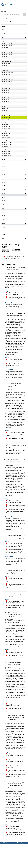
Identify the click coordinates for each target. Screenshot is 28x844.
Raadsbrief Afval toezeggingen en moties (15, 439)
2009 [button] (3, 204)
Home (3, 21)
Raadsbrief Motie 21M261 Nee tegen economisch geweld (14, 656)
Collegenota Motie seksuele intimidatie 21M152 (14, 360)
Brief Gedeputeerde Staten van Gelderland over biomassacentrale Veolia (15, 511)
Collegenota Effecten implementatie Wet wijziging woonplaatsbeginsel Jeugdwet (15, 828)
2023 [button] (3, 37)
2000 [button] (3, 238)
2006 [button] (3, 216)
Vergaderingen (9, 21)
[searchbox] (11, 14)
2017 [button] (3, 174)
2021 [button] (3, 159)
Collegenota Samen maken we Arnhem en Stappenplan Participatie (14, 755)
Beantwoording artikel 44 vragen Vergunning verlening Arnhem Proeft (15, 586)
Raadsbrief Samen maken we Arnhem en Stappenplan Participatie (14, 761)
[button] (24, 14)
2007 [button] (3, 212)
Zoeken (3, 11)
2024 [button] (3, 33)
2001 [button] (3, 234)
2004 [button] (3, 223)
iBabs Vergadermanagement (10, 842)
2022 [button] (3, 41)
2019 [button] (3, 167)
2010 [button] (3, 201)
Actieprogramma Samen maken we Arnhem (16, 766)
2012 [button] (3, 193)
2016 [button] (3, 178)
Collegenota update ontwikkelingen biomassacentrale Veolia (15, 501)
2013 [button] (3, 189)
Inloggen (22, 842)
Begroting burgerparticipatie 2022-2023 (15, 771)
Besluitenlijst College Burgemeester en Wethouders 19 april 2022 (14, 257)
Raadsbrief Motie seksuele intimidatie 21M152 (14, 364)
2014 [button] (3, 185)
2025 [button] (3, 30)
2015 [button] (3, 182)
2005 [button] (3, 219)
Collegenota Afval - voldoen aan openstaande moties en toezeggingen (15, 434)
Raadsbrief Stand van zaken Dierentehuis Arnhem (14, 709)
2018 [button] (3, 170)
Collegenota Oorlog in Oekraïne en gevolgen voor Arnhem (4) (15, 293)
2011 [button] (3, 197)
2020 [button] (3, 163)
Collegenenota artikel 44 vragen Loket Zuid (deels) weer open (15, 602)
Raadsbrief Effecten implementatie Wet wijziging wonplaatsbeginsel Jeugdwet (15, 834)
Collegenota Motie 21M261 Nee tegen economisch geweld (15, 651)
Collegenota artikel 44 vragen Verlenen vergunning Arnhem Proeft (14, 580)
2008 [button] (3, 208)
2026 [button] (3, 26)
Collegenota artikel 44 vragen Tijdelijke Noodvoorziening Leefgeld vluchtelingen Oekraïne (14, 545)
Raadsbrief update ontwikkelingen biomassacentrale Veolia (15, 506)
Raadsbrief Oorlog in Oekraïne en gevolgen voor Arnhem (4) (15, 298)
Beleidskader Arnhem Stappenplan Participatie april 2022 (15, 775)
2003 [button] (3, 227)
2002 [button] (3, 231)
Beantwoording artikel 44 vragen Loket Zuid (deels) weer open (15, 606)
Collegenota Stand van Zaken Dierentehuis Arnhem (14, 704)
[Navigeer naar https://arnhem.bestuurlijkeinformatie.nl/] (8, 6)
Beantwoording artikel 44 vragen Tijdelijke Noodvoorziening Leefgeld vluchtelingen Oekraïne (15, 551)
